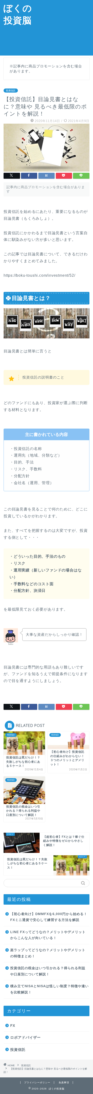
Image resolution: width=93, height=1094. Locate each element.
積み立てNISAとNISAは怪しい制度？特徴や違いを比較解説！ (49, 989)
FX (12, 1026)
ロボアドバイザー (25, 1037)
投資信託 (11, 90)
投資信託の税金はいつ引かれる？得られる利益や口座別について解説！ (47, 971)
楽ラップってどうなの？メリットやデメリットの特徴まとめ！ (47, 953)
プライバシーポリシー (37, 1082)
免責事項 (64, 1082)
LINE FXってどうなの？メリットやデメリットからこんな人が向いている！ (48, 935)
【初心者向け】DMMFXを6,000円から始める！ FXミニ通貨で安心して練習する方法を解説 (48, 917)
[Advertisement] (64, 27)
